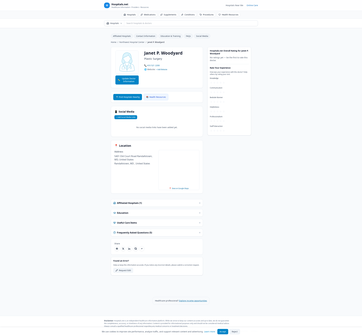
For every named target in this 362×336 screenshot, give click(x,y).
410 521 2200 (153, 65)
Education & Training (171, 36)
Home (113, 42)
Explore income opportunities (193, 300)
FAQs (188, 36)
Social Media (202, 36)
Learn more (209, 331)
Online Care (252, 5)
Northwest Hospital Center (132, 42)
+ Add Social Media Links (125, 117)
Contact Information (145, 36)
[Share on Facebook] (116, 248)
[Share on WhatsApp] (135, 248)
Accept (223, 331)
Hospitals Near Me (234, 5)
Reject (235, 331)
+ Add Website (161, 69)
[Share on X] (123, 248)
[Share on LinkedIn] (129, 248)
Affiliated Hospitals (122, 36)
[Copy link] (141, 248)
